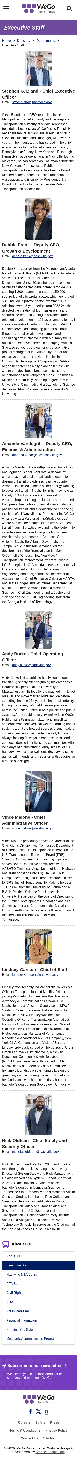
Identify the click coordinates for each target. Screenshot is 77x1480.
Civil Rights (14, 1293)
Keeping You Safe (19, 1329)
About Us (13, 1256)
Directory (23, 40)
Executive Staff (17, 1265)
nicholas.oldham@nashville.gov (35, 1151)
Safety (40, 1422)
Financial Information (21, 1320)
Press (54, 1422)
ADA (9, 1302)
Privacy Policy (56, 1430)
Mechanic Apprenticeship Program (31, 1338)
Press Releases (18, 1311)
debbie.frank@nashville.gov (32, 256)
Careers (24, 1422)
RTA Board (14, 1283)
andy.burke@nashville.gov (31, 665)
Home (6, 40)
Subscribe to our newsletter (34, 1365)
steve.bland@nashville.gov (32, 102)
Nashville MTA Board (21, 1274)
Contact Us (29, 1438)
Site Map (49, 1438)
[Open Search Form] (69, 8)
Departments (45, 40)
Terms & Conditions (24, 1430)
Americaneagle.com (50, 1452)
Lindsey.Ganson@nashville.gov (35, 974)
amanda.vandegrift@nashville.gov (37, 455)
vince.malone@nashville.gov (33, 828)
